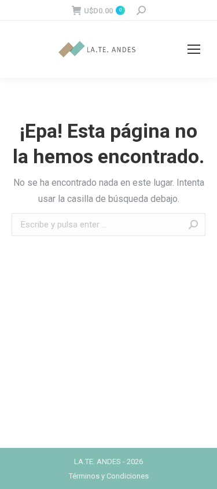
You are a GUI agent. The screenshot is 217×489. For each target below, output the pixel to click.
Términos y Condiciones (109, 476)
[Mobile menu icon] (193, 49)
